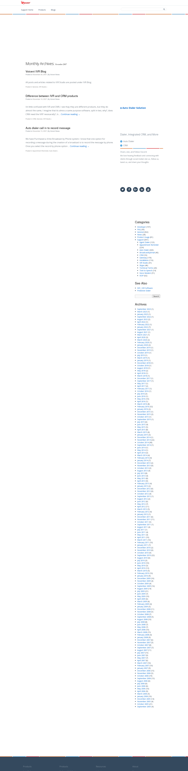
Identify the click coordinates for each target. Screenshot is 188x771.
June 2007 (141, 655)
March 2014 (142, 455)
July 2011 (141, 529)
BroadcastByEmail (147, 252)
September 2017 (144, 381)
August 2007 (142, 650)
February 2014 (143, 458)
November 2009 (144, 581)
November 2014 (144, 440)
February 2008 (143, 635)
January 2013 (142, 486)
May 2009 (141, 596)
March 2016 (142, 404)
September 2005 (144, 706)
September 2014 (144, 445)
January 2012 (142, 514)
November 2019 (144, 350)
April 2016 (141, 401)
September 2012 (144, 496)
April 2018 (141, 373)
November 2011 (144, 519)
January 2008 (142, 637)
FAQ (139, 229)
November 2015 (144, 414)
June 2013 (141, 476)
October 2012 (143, 494)
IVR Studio (42, 87)
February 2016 (143, 406)
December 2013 (144, 463)
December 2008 (144, 609)
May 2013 (141, 478)
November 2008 (144, 611)
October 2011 (143, 522)
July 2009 (141, 591)
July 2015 (141, 422)
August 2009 (142, 588)
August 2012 (142, 499)
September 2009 (144, 586)
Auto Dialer (53, 151)
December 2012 (144, 488)
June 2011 (141, 532)
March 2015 (142, 432)
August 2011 (142, 527)
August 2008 (142, 619)
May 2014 (141, 450)
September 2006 (144, 678)
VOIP (142, 275)
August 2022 (142, 319)
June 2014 (141, 447)
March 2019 (142, 358)
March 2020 (142, 340)
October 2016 (143, 391)
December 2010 (144, 547)
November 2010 (144, 550)
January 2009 (142, 606)
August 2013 (142, 470)
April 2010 (141, 568)
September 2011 (144, 524)
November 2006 (144, 673)
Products (114, 3)
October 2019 (143, 352)
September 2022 (144, 317)
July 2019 (141, 355)
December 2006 (144, 670)
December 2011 (144, 517)
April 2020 (141, 337)
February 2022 (143, 324)
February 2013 (143, 483)
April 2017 (141, 386)
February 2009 (143, 604)
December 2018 (144, 363)
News (139, 234)
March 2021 (142, 335)
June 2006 (141, 686)
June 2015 (141, 424)
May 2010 (141, 565)
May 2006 (141, 688)
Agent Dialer (145, 242)
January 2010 (142, 576)
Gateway (143, 257)
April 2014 (141, 452)
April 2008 (141, 629)
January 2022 (142, 327)
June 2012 (141, 501)
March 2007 (142, 663)
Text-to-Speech (146, 270)
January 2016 (142, 409)
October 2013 (143, 468)
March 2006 (142, 694)
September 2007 (144, 647)
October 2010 (143, 552)
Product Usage (143, 237)
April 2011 (141, 537)
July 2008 (141, 622)
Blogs (53, 10)
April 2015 (141, 429)
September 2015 (144, 419)
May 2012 (141, 504)
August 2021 (142, 332)
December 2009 (144, 578)
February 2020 (143, 342)
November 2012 (144, 491)
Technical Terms (146, 268)
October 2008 (143, 614)
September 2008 (144, 617)
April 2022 (141, 322)
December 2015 (144, 411)
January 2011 (142, 545)
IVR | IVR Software (145, 288)
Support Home (27, 10)
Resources (101, 766)
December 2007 (144, 640)
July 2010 (141, 560)
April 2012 (141, 506)
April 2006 (141, 691)
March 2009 (142, 601)
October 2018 (143, 365)
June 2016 (141, 396)
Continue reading (70, 114)
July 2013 (141, 473)
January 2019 (142, 360)
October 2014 (143, 442)
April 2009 (141, 599)
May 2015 (141, 427)
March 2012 (142, 509)
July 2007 (141, 652)
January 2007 (142, 668)
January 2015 (142, 435)
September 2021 (144, 329)
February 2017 (143, 388)
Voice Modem (145, 273)
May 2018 (141, 370)
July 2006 (141, 683)
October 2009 (143, 583)
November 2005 (144, 701)
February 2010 (143, 573)
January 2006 (142, 696)
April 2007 (141, 660)
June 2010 (141, 563)
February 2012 (143, 511)
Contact (146, 3)
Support (161, 3)
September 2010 (144, 555)
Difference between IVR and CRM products (52, 96)
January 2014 (142, 460)
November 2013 (144, 465)
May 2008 (141, 627)
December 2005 (144, 699)
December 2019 (144, 347)
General (35, 87)
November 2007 (144, 642)
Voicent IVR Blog (36, 71)
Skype (142, 265)
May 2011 (141, 535)
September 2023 (144, 309)
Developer (141, 227)
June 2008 (141, 624)
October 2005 (143, 704)
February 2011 (143, 542)
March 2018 (142, 376)
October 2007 (143, 645)
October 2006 (143, 676)
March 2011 (142, 540)
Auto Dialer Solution (134, 107)
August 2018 (142, 368)
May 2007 (141, 658)
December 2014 (144, 437)
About (135, 766)
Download (131, 3)
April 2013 (141, 481)
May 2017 (141, 383)
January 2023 (142, 314)
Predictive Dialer (144, 290)
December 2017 (144, 378)
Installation (144, 260)
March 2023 (142, 311)
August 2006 (142, 681)
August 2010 (142, 558)
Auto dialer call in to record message (48, 128)
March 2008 (142, 632)
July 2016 (141, 393)
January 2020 (142, 345)
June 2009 (141, 594)
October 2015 (143, 417)
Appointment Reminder (40, 151)
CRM (34, 119)
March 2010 (142, 570)
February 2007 (143, 665)
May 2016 (141, 399)
